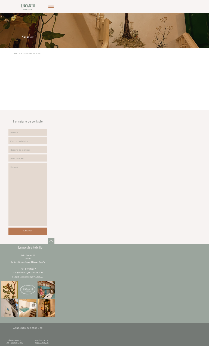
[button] (51, 7)
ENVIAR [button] (27, 231)
